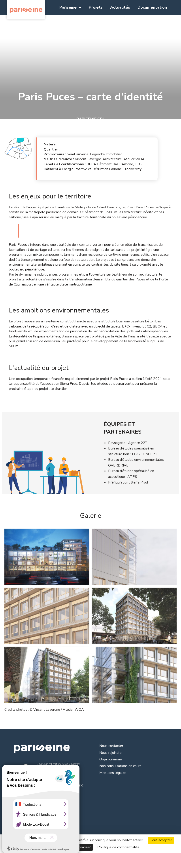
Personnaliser (79, 847)
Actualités (120, 7)
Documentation (152, 7)
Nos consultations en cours (120, 766)
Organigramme (110, 759)
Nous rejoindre (110, 752)
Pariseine (68, 7)
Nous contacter (111, 745)
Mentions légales (112, 772)
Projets (96, 7)
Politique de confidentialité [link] (118, 847)
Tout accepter (161, 840)
